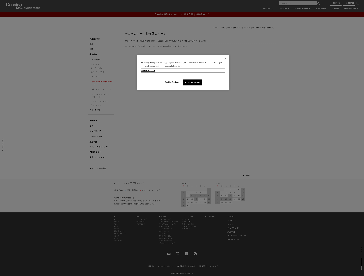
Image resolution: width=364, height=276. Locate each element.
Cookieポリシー (148, 70)
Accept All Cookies (192, 82)
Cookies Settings (172, 82)
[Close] (225, 58)
